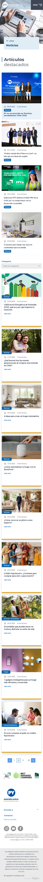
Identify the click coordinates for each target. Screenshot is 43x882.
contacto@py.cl (15, 840)
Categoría (6, 261)
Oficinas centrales (10, 819)
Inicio (11, 41)
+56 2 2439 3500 (27, 840)
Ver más (7, 314)
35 (29, 760)
